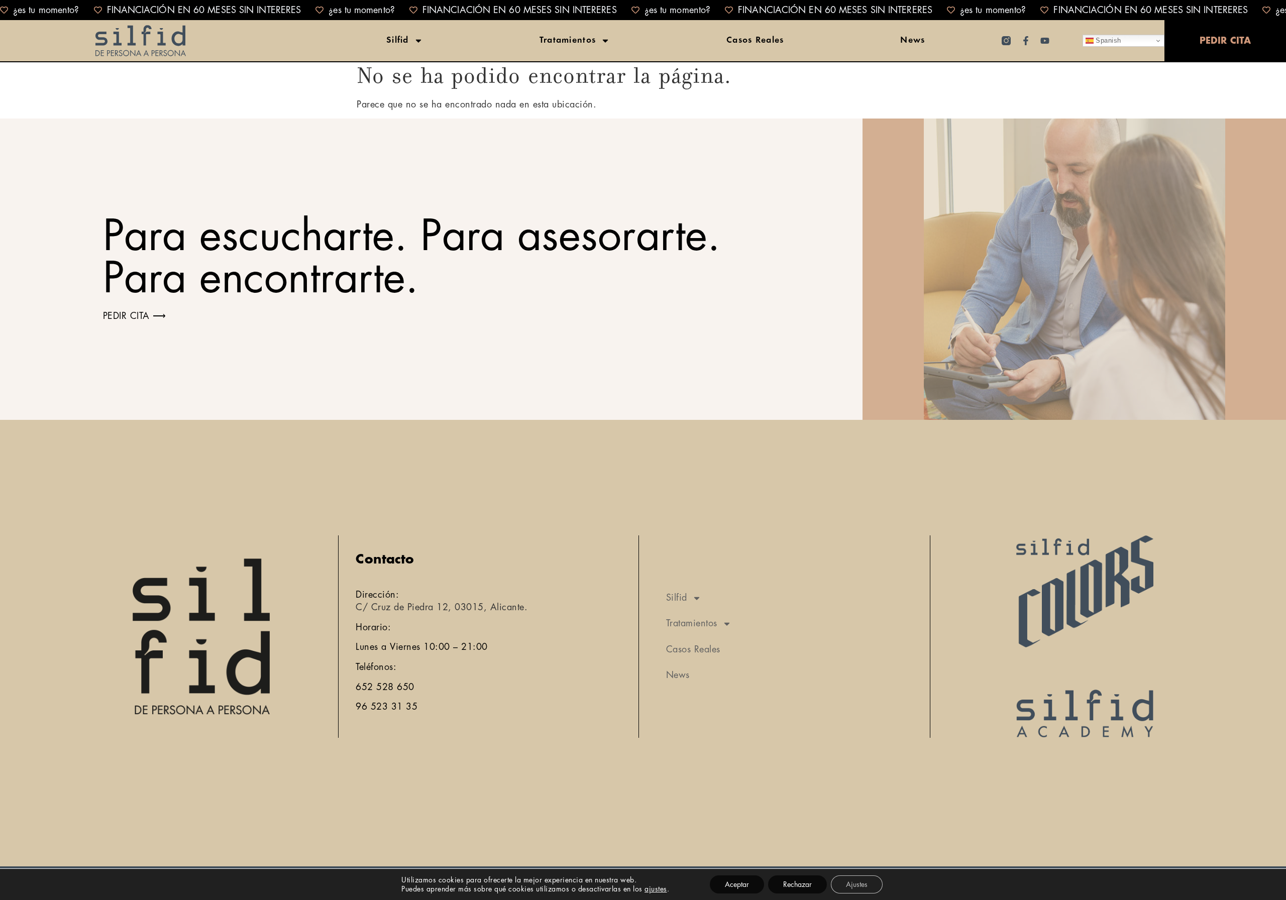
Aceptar (737, 884)
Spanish (1107, 40)
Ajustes (857, 884)
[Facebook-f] (1025, 40)
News (912, 40)
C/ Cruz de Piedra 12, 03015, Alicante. (441, 607)
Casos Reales (755, 40)
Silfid (397, 40)
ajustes (656, 888)
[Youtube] (1044, 40)
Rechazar (797, 884)
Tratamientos (568, 40)
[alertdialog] (643, 10)
